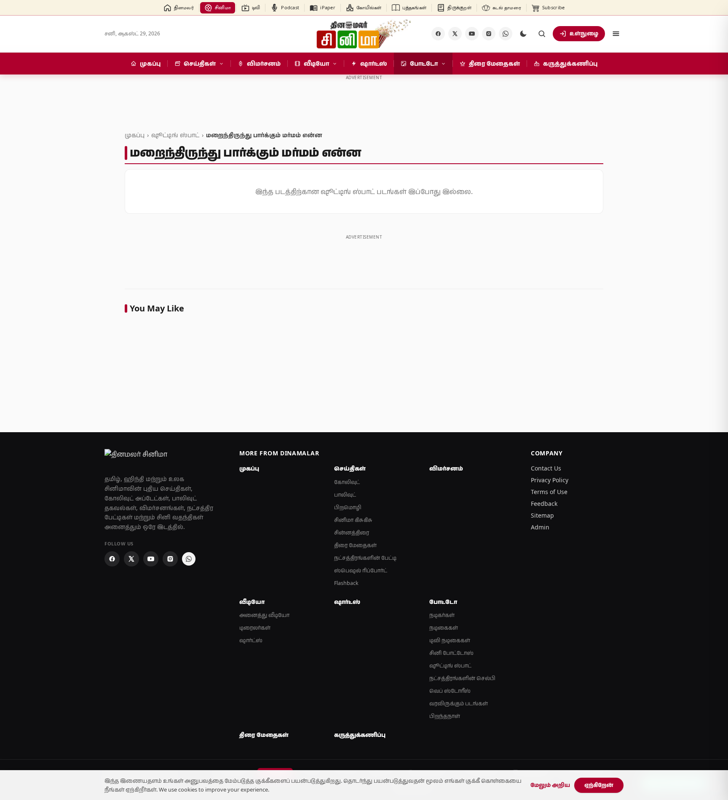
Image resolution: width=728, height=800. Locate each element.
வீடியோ (252, 602)
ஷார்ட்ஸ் (250, 640)
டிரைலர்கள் (254, 627)
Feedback (544, 504)
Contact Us (546, 468)
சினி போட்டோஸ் (451, 652)
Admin (540, 527)
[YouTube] (472, 33)
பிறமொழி (347, 507)
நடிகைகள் (443, 627)
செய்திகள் (350, 468)
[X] (455, 33)
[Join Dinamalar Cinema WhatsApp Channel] (505, 33)
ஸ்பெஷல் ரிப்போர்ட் (360, 570)
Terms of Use (549, 492)
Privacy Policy (549, 480)
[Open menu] (616, 33)
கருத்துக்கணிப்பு (359, 735)
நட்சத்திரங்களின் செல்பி (462, 678)
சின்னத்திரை (351, 532)
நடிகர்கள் (442, 615)
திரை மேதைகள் (355, 545)
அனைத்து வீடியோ (264, 615)
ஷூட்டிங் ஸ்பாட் (175, 135)
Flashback (346, 583)
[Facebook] (438, 33)
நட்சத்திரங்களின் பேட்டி (365, 557)
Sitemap (542, 515)
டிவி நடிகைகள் (449, 640)
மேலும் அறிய (550, 785)
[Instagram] (488, 33)
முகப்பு (135, 135)
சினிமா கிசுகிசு (353, 520)
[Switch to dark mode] (523, 33)
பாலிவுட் (345, 494)
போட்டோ (443, 602)
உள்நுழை (584, 33)
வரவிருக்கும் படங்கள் (458, 703)
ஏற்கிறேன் (598, 785)
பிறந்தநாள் (444, 716)
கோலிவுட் (347, 482)
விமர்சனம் (446, 468)
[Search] (541, 33)
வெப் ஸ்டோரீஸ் (450, 690)
